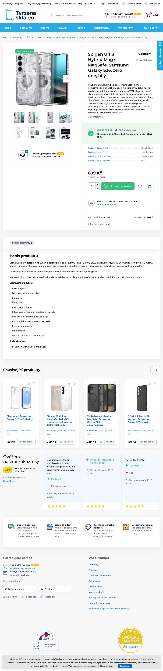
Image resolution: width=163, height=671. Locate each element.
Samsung (17, 37)
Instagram (50, 596)
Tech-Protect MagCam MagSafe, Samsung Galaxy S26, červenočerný (100, 420)
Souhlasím (125, 666)
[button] (66, 79)
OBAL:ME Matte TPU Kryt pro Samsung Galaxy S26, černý (139, 419)
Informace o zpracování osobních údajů (110, 608)
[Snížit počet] (97, 188)
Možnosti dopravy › (128, 130)
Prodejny (7, 3)
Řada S (30, 37)
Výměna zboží (96, 592)
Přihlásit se (154, 3)
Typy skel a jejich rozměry (39, 3)
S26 (39, 37)
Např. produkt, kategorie (69, 15)
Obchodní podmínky (100, 575)
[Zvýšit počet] (97, 184)
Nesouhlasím (106, 666)
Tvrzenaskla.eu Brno (97, 152)
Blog (80, 3)
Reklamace (94, 581)
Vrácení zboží (96, 586)
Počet (92, 186)
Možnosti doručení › (106, 204)
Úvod (5, 37)
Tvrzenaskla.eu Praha (98, 148)
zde (94, 666)
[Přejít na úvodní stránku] (20, 15)
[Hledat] (52, 15)
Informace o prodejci (99, 224)
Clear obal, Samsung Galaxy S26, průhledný (20, 418)
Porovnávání (113, 3)
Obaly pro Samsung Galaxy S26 (60, 37)
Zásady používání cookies (102, 597)
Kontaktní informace (65, 3)
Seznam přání (134, 3)
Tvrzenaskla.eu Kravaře (99, 161)
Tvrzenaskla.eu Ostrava (99, 156)
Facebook (31, 596)
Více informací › (96, 116)
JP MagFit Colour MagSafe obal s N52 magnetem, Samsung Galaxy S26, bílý (60, 420)
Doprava (19, 3)
